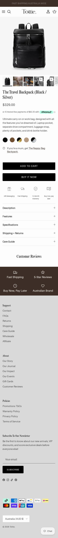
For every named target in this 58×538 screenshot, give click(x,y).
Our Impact (9, 371)
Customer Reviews (13, 386)
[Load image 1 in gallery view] (29, 46)
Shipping (8, 325)
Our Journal (9, 366)
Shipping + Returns (13, 233)
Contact (7, 310)
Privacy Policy (10, 416)
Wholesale (8, 336)
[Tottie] (29, 11)
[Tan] (12, 140)
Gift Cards (8, 381)
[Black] (5, 140)
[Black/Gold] (19, 140)
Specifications (10, 224)
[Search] (10, 11)
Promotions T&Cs (12, 406)
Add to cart (29, 166)
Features (7, 216)
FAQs (5, 315)
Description (9, 207)
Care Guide (9, 241)
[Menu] (3, 11)
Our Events (9, 376)
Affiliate (7, 341)
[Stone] (26, 140)
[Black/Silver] (33, 140)
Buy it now (29, 177)
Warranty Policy (11, 411)
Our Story (8, 360)
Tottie (12, 527)
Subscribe (13, 469)
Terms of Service (11, 421)
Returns (7, 320)
